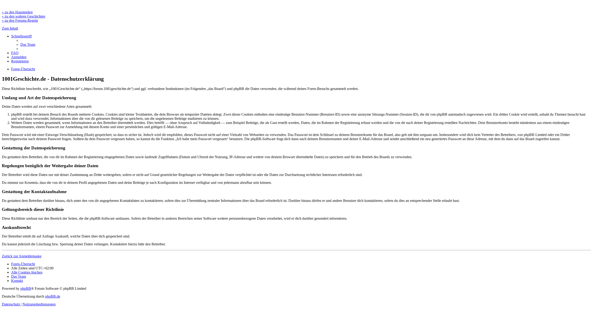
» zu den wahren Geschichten (23, 16)
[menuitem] (27, 44)
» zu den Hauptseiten (17, 12)
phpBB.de (52, 296)
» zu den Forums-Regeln (20, 20)
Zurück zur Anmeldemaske (21, 256)
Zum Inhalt (10, 28)
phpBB (25, 288)
